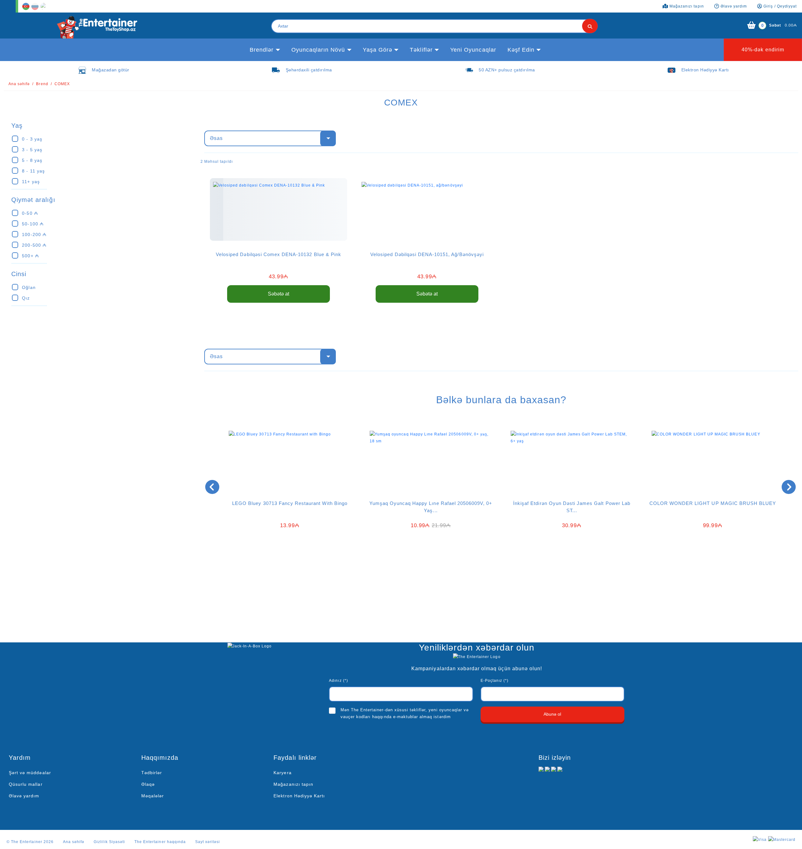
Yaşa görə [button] (377, 50)
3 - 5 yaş (32, 149)
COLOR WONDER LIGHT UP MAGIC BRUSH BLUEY (712, 503)
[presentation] (212, 487)
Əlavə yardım (24, 795)
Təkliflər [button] (421, 50)
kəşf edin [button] (521, 50)
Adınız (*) (338, 680)
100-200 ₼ (34, 234)
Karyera (282, 772)
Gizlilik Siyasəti (109, 842)
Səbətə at (278, 293)
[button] (496, 558)
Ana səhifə (19, 84)
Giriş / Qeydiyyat (779, 6)
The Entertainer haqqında (160, 842)
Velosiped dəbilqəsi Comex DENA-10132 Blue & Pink (278, 254)
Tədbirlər (151, 772)
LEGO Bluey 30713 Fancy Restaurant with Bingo (289, 503)
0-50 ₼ (30, 213)
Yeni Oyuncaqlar (473, 50)
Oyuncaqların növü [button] (318, 50)
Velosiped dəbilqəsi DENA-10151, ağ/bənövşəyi (427, 254)
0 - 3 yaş (32, 139)
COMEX (62, 84)
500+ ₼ (30, 255)
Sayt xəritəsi (207, 842)
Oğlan (28, 287)
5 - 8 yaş (32, 160)
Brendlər (261, 50)
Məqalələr (152, 795)
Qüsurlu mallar (26, 784)
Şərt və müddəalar (30, 772)
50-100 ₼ (32, 223)
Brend (42, 84)
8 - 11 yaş (33, 170)
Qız (26, 298)
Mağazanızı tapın (293, 784)
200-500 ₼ (34, 245)
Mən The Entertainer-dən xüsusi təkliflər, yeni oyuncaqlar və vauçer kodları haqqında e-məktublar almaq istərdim (405, 713)
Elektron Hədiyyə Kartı (299, 795)
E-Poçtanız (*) (495, 680)
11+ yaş (30, 181)
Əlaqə (148, 784)
